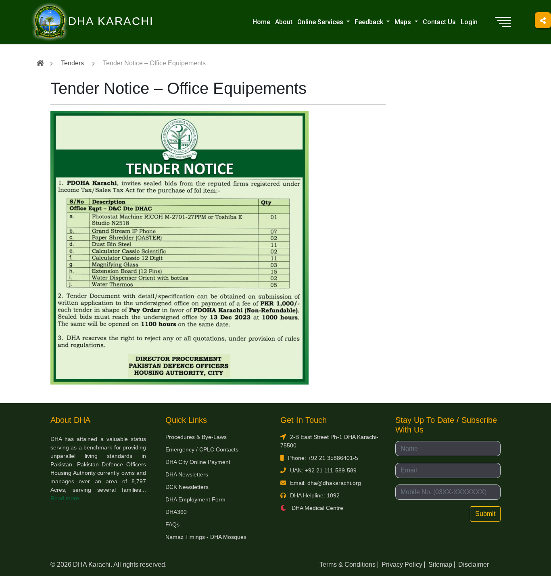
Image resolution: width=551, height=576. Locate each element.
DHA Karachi (78, 10)
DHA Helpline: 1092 (315, 495)
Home (261, 22)
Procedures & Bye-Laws (196, 437)
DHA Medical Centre (316, 508)
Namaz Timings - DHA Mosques (205, 537)
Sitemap (440, 564)
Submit (485, 513)
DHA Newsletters (186, 474)
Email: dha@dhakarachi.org (325, 483)
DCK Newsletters (187, 487)
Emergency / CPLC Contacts (201, 449)
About (283, 22)
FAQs (172, 524)
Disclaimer (473, 564)
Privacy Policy (402, 564)
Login (469, 22)
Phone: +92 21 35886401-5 (323, 458)
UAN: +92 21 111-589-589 (323, 470)
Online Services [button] (321, 22)
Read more (64, 498)
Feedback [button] (370, 22)
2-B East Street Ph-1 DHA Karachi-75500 (329, 441)
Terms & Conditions (347, 564)
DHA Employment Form (195, 499)
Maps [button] (403, 22)
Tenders (72, 63)
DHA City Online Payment (197, 462)
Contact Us (439, 22)
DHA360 (176, 512)
